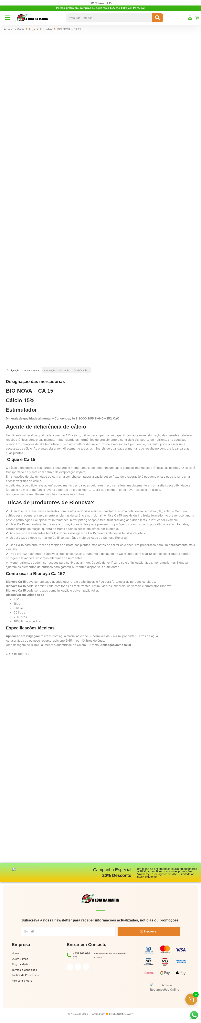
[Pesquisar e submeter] (157, 17)
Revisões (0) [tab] (81, 370)
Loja (32, 29)
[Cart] (197, 18)
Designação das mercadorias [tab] (23, 370)
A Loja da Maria (14, 29)
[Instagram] (78, 966)
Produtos (46, 29)
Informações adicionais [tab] (56, 370)
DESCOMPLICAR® (122, 1013)
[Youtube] (86, 966)
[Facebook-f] (70, 966)
